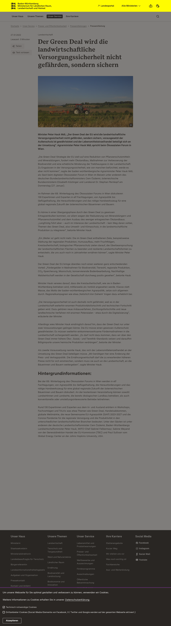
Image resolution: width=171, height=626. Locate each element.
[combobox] (131, 6)
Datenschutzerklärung (77, 599)
